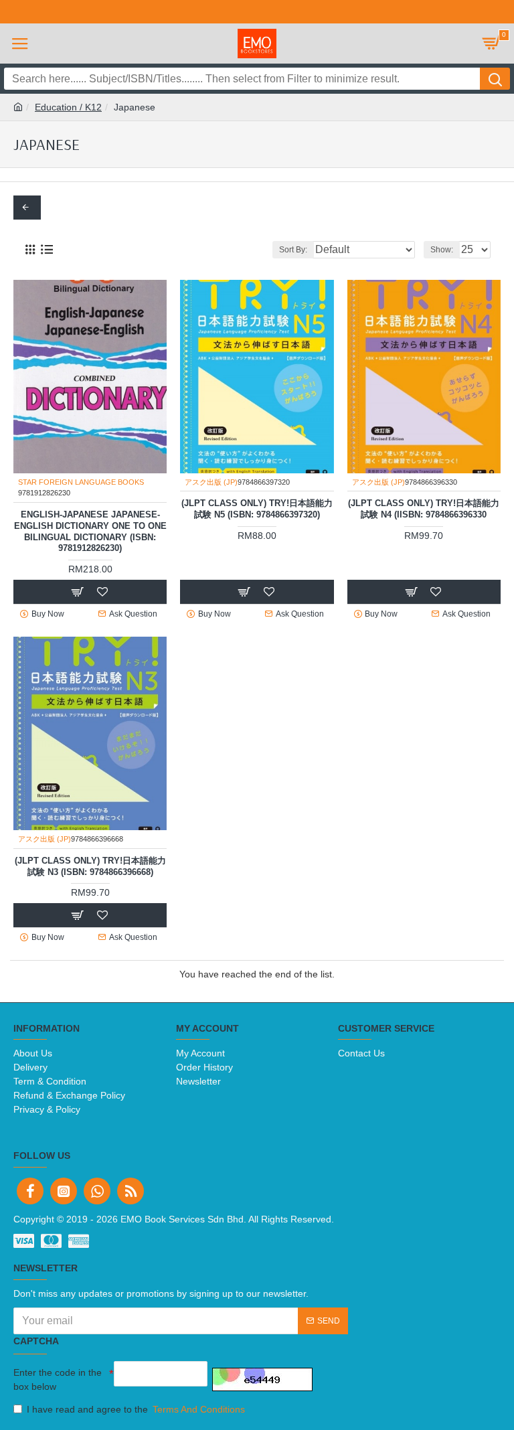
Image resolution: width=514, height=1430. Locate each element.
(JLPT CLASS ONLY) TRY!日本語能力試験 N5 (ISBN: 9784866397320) (257, 509)
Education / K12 (68, 107)
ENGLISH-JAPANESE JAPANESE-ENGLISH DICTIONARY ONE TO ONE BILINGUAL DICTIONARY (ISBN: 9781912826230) (90, 531)
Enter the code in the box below (57, 1379)
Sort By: (293, 249)
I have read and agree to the (136, 1409)
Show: (441, 249)
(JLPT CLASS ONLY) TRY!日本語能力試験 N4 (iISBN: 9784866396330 (423, 509)
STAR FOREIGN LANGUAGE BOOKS (81, 482)
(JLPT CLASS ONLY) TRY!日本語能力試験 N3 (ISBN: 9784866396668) (90, 866)
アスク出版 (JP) (211, 482)
